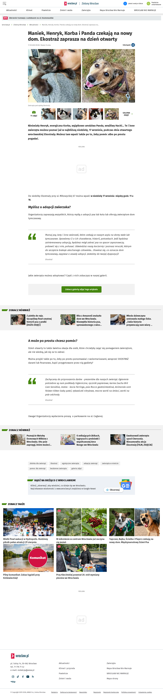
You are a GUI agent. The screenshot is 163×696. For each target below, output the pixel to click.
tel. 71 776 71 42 (17, 667)
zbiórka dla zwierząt (38, 463)
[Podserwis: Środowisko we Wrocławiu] (89, 3)
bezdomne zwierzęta (58, 468)
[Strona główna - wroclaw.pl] (70, 3)
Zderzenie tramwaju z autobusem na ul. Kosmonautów (31, 18)
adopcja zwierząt (90, 463)
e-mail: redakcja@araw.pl (22, 670)
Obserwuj (117, 489)
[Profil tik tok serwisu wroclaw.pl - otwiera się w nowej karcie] (18, 676)
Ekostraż (54, 463)
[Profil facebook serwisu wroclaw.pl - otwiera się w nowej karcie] (23, 676)
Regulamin (97, 692)
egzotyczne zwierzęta (70, 463)
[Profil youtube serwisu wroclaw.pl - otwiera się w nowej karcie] (28, 676)
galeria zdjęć (76, 468)
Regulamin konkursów (111, 692)
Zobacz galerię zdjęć (81, 289)
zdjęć (33, 115)
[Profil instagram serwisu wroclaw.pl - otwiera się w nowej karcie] (13, 676)
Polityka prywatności (128, 692)
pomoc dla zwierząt (37, 468)
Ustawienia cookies (145, 692)
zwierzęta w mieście (110, 463)
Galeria (126, 114)
